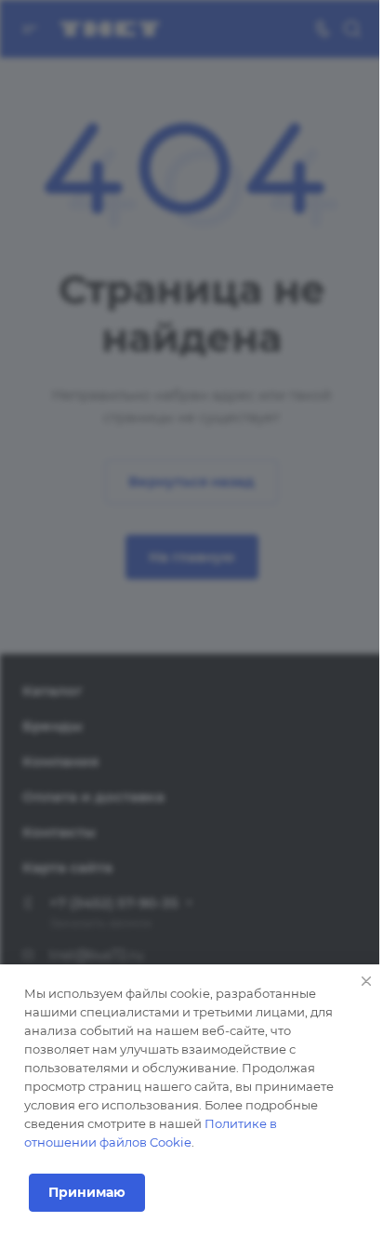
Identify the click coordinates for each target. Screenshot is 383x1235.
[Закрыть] (366, 981)
